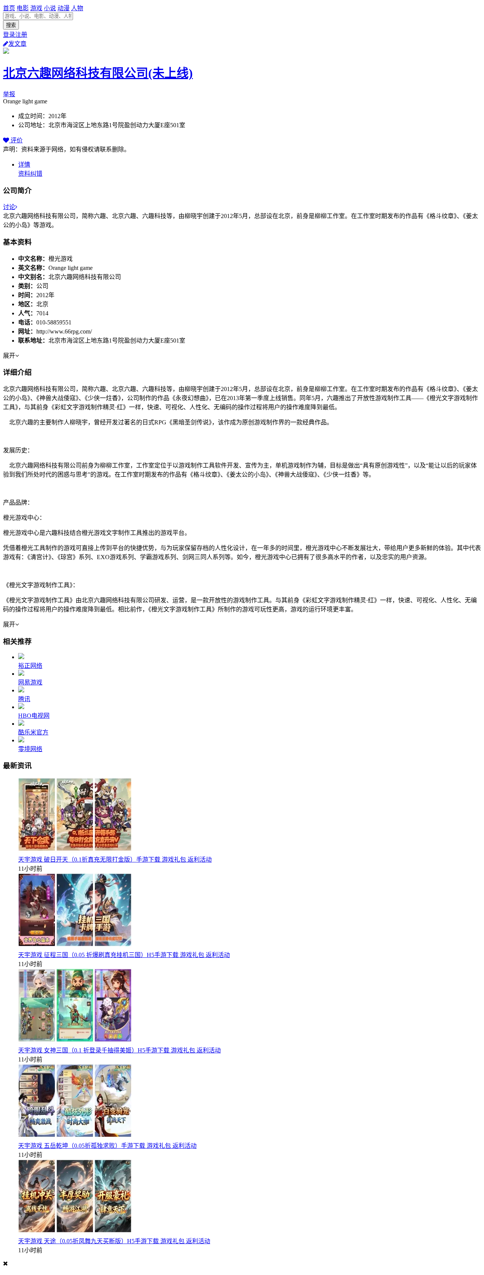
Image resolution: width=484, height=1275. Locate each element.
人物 (77, 8)
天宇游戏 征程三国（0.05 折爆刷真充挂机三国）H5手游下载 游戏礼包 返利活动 (124, 955)
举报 (9, 94)
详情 (24, 164)
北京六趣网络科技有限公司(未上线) (98, 73)
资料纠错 (30, 173)
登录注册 (15, 34)
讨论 (9, 207)
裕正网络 (30, 665)
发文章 (17, 44)
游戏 (36, 8)
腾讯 (24, 699)
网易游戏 (30, 682)
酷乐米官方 (33, 732)
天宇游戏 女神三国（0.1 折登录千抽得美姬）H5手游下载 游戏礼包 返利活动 (119, 1050)
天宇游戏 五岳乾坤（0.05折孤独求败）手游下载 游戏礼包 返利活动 (107, 1146)
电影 (23, 8)
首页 (9, 8)
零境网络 (30, 749)
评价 (16, 140)
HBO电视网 (34, 715)
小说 (50, 8)
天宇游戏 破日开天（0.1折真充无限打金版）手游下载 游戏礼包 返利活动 (115, 859)
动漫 (63, 8)
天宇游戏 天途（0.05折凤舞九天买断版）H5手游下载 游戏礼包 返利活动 (114, 1241)
